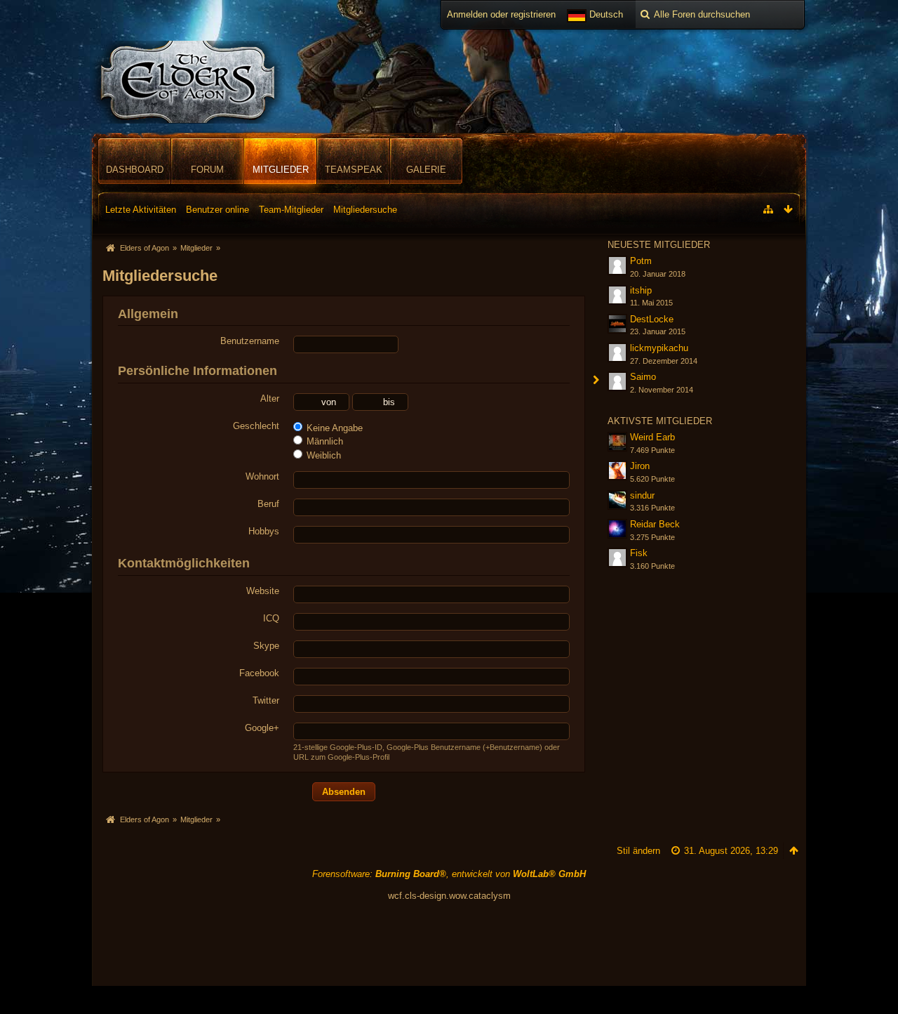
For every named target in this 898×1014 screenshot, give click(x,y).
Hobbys (263, 531)
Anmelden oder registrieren (501, 14)
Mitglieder (281, 169)
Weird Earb (652, 437)
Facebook (259, 673)
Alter (269, 398)
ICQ (271, 618)
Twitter (266, 700)
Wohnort (262, 476)
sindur (642, 495)
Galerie (426, 169)
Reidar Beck (655, 524)
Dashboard (134, 169)
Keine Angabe (333, 428)
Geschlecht (256, 426)
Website (262, 591)
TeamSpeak (353, 169)
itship (641, 290)
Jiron (640, 466)
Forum (207, 169)
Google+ (262, 728)
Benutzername (249, 341)
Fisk (639, 553)
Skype (266, 645)
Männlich (323, 441)
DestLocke (652, 319)
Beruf (268, 504)
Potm (641, 261)
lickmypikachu (659, 348)
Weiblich (322, 455)
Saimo (643, 376)
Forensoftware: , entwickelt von (449, 874)
